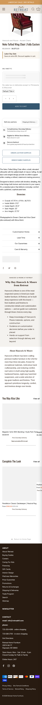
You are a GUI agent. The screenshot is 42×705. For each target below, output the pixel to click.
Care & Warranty (21, 249)
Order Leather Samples (21, 153)
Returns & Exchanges (10, 587)
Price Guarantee (8, 580)
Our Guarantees (21, 243)
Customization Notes (21, 232)
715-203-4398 (7, 629)
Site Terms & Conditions (21, 686)
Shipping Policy (31, 689)
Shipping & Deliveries (10, 590)
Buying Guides (7, 555)
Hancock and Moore (10, 40)
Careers (5, 559)
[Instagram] (8, 665)
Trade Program (8, 594)
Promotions (6, 583)
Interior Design (8, 573)
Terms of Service (7, 689)
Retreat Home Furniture (15, 696)
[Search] (33, 9)
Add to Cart (21, 106)
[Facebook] (3, 665)
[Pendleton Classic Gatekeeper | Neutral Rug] (19, 484)
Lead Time (21, 238)
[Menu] (3, 9)
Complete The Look (11, 461)
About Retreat (8, 552)
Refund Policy (19, 689)
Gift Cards (6, 569)
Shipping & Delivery (29, 122)
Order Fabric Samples (21, 160)
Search (5, 597)
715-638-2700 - (8, 634)
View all (36, 399)
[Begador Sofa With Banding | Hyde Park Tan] (19, 416)
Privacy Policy (7, 686)
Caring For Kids (8, 562)
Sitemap (5, 601)
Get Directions (7, 638)
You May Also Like (11, 398)
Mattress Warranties (10, 576)
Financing (6, 566)
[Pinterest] (14, 665)
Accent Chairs (25, 40)
